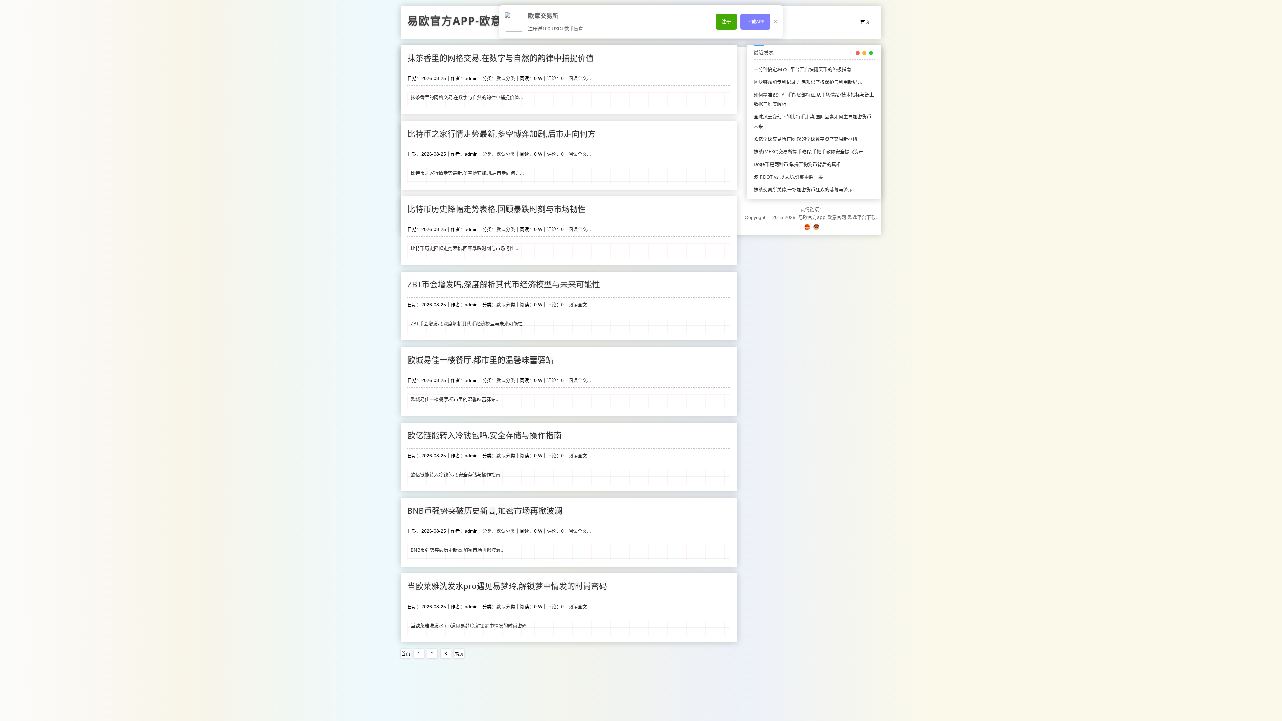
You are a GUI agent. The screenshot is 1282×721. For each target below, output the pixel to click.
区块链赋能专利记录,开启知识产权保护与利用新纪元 (808, 82)
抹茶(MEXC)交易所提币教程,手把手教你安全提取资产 (808, 151)
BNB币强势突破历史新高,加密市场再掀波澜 (484, 510)
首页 (865, 22)
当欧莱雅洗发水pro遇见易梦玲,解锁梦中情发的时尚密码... (471, 625)
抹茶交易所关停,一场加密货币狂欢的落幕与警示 (803, 189)
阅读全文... (579, 78)
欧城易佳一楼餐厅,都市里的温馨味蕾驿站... (455, 399)
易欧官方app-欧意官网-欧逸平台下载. (837, 217)
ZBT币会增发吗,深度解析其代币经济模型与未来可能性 (503, 284)
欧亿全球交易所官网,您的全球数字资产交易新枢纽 (805, 139)
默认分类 (505, 78)
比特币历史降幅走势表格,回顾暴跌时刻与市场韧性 (496, 208)
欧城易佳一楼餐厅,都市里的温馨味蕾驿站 (480, 359)
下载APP (755, 21)
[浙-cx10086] (808, 226)
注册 (726, 21)
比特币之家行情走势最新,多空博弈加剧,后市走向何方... (467, 173)
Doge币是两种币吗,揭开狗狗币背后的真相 (797, 164)
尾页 (459, 653)
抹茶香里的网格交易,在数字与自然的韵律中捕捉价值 (500, 57)
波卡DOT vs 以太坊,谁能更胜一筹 (788, 177)
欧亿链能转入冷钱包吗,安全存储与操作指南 (484, 435)
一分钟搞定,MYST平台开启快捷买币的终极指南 (802, 69)
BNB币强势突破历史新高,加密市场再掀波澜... (458, 550)
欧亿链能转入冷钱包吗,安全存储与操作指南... (457, 474)
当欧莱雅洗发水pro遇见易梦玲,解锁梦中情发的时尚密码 (507, 585)
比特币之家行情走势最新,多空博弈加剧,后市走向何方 (501, 133)
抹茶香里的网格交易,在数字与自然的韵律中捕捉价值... (467, 97)
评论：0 (555, 78)
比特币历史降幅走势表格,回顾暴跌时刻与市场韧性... (464, 248)
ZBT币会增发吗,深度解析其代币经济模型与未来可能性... (469, 323)
